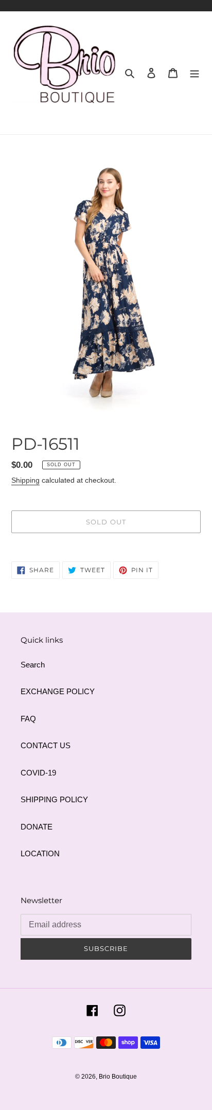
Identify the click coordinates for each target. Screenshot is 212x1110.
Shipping (25, 480)
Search (33, 664)
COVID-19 (38, 772)
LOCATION (40, 853)
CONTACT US (45, 745)
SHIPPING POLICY (54, 799)
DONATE (36, 826)
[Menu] (194, 73)
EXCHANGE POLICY (58, 691)
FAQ (28, 718)
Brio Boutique (118, 1076)
